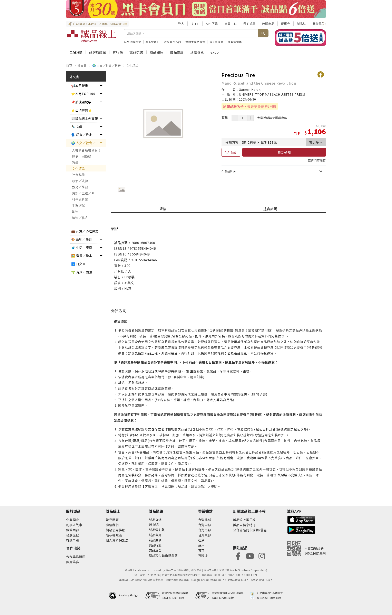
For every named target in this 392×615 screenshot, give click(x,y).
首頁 (69, 65)
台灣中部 (204, 525)
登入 (181, 23)
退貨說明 (270, 208)
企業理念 (72, 520)
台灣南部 (204, 530)
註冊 (195, 24)
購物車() (319, 23)
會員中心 (231, 23)
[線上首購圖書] (300, 37)
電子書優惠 (216, 42)
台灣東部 (204, 535)
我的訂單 (249, 23)
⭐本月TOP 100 (83, 94)
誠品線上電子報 (244, 520)
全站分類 (75, 52)
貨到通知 (284, 152)
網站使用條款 (115, 530)
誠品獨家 (157, 52)
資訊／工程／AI (83, 193)
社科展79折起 (172, 42)
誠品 (155, 524)
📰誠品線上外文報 (84, 118)
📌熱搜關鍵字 (81, 102)
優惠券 (285, 23)
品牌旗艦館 (97, 52)
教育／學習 (80, 187)
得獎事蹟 (72, 540)
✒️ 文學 (76, 126)
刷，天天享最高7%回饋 (249, 106)
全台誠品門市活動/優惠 (250, 530)
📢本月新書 (79, 85)
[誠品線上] (91, 36)
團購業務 (72, 562)
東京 (201, 550)
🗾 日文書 (78, 264)
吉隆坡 (203, 555)
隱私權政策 (114, 535)
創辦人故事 (74, 525)
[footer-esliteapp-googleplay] (301, 529)
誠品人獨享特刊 (244, 525)
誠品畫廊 (177, 52)
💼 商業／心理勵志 (85, 231)
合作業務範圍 (76, 557)
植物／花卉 (80, 217)
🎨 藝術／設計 (81, 239)
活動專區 (197, 52)
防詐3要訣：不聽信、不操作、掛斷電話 (100, 24)
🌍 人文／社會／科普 (106, 65)
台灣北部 (204, 520)
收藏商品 (268, 23)
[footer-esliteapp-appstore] (301, 519)
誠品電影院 (157, 530)
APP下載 (212, 23)
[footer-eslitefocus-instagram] (262, 556)
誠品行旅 (155, 545)
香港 (201, 540)
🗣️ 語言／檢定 (81, 134)
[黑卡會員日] (196, 9)
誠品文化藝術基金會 (163, 555)
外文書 (82, 65)
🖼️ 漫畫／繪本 (81, 255)
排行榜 (118, 52)
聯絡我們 (112, 525)
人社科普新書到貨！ (86, 150)
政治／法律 (80, 181)
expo (214, 52)
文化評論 (132, 65)
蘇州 (201, 545)
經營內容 (72, 530)
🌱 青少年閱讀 (81, 272)
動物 (75, 211)
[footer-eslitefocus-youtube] (250, 556)
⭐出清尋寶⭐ (81, 110)
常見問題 (112, 520)
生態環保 (78, 205)
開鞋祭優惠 (235, 42)
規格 (162, 208)
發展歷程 (72, 535)
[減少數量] (234, 118)
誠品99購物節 (132, 42)
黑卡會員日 (153, 42)
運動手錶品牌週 (195, 42)
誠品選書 (136, 52)
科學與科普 (80, 199)
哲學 (75, 162)
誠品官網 (155, 520)
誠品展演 (155, 540)
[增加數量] (250, 118)
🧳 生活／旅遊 (81, 247)
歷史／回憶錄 (81, 156)
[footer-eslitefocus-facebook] (238, 556)
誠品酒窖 (155, 550)
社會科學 (78, 175)
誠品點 (301, 23)
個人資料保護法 (117, 540)
